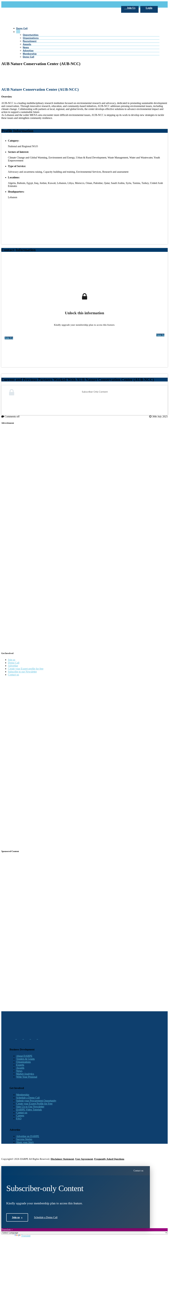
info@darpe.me (45, 4)
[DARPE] (84, 96)
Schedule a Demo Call (28, 1097)
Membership (22, 1094)
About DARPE (24, 1056)
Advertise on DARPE (27, 1136)
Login (149, 7)
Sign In (160, 335)
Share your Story (25, 1142)
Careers (20, 1115)
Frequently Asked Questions (109, 1159)
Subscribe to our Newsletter (22, 671)
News (19, 1070)
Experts (20, 1064)
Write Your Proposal (26, 1076)
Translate (26, 1235)
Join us (11, 659)
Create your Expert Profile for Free (34, 1103)
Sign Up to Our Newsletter (30, 1106)
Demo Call (13, 662)
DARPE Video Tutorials (29, 1109)
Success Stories (24, 1139)
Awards (20, 1067)
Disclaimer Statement (62, 1159)
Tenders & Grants (25, 1058)
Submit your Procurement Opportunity (36, 1100)
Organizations (23, 1061)
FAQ (18, 1118)
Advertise (13, 665)
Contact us (13, 674)
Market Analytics (25, 1073)
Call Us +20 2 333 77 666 (23, 4)
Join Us (130, 7)
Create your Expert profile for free (25, 668)
